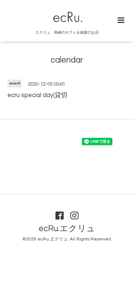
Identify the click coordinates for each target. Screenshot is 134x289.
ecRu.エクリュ (67, 229)
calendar (67, 60)
